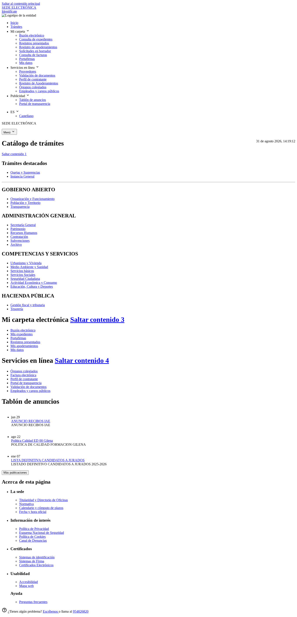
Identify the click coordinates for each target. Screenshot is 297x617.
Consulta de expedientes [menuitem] (35, 39)
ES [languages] (12, 112)
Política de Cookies (32, 536)
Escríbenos (51, 611)
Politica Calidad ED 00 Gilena (32, 440)
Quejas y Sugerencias (25, 172)
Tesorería (16, 309)
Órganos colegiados (24, 371)
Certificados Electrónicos (36, 565)
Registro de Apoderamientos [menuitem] (38, 83)
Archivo (16, 244)
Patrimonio (17, 229)
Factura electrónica (23, 375)
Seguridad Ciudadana (25, 279)
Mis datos (17, 350)
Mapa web (26, 586)
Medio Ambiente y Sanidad (29, 267)
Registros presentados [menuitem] (34, 43)
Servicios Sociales (22, 275)
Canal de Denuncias (33, 540)
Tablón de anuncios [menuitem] (32, 100)
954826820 (80, 611)
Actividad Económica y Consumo (33, 282)
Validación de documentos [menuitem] (37, 75)
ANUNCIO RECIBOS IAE (30, 421)
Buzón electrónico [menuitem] (31, 35)
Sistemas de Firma (31, 561)
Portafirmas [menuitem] (27, 59)
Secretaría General (23, 225)
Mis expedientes (21, 334)
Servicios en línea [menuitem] (22, 67)
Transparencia (20, 206)
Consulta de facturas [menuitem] (33, 55)
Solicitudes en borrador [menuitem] (35, 51)
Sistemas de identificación (37, 557)
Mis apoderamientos (24, 346)
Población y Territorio (25, 203)
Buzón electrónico (22, 330)
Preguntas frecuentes (33, 602)
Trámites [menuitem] (16, 27)
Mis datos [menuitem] (25, 63)
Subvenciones (20, 240)
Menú (7, 132)
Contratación (19, 237)
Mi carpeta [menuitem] (18, 31)
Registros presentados (25, 342)
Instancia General (22, 176)
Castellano (26, 116)
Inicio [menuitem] (14, 23)
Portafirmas (18, 338)
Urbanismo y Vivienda (26, 263)
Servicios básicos (22, 271)
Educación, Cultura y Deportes (31, 286)
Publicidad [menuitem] (18, 96)
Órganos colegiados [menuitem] (32, 87)
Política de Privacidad (34, 529)
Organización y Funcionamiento (32, 199)
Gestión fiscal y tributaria (27, 305)
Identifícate (9, 11)
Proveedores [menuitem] (27, 71)
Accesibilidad (28, 582)
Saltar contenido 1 (14, 154)
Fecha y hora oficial (32, 512)
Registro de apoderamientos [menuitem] (38, 47)
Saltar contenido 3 (97, 319)
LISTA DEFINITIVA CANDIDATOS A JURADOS (48, 460)
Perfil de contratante (24, 379)
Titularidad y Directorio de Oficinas (43, 500)
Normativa (26, 504)
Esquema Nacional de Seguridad (41, 533)
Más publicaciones (15, 472)
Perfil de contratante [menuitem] (33, 79)
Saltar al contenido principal (21, 3)
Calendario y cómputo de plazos (41, 508)
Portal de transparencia (26, 383)
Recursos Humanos (23, 233)
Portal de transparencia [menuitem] (34, 104)
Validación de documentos (28, 387)
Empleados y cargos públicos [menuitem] (39, 91)
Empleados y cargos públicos (30, 391)
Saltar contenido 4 (82, 360)
